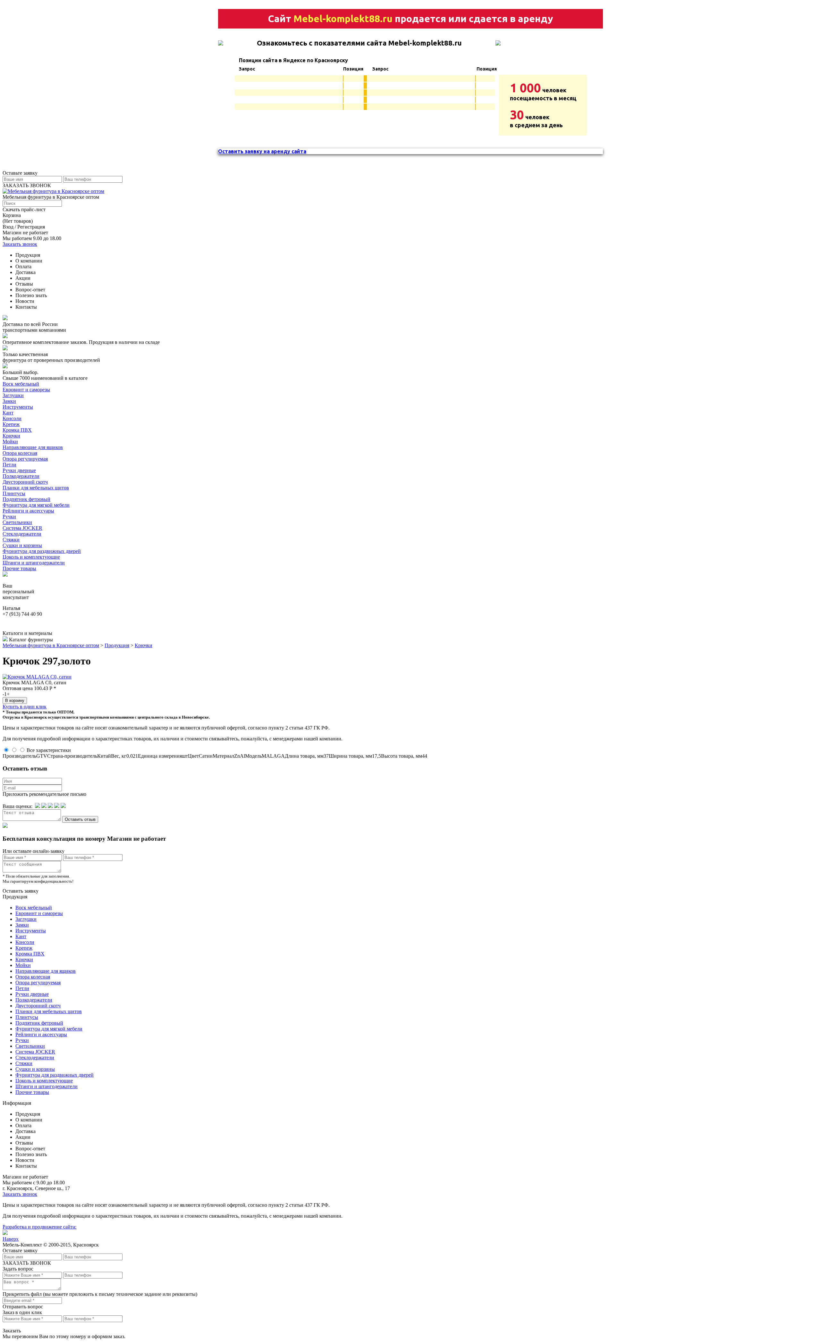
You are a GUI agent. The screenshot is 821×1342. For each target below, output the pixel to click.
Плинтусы (14, 493)
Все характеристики (49, 750)
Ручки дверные (19, 470)
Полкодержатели (21, 476)
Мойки (10, 441)
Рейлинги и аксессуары (28, 510)
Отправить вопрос (23, 1306)
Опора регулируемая (25, 459)
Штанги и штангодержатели (34, 562)
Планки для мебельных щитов (36, 487)
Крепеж (11, 424)
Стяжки (11, 539)
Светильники (17, 522)
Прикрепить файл (22, 1294)
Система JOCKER (22, 528)
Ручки (9, 516)
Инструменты (18, 407)
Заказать (12, 1330)
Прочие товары (19, 568)
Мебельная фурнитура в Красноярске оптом (51, 645)
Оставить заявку (20, 891)
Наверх (11, 1239)
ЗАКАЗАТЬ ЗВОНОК (27, 185)
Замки (9, 401)
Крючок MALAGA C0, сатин (34, 682)
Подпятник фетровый (26, 499)
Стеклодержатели (22, 534)
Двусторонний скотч (25, 482)
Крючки (11, 435)
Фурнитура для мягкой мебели (36, 505)
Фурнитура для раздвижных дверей (42, 551)
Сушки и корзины (22, 545)
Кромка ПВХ (17, 430)
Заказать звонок (20, 244)
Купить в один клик (25, 706)
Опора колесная (20, 453)
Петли (9, 464)
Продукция (117, 645)
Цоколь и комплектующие (31, 557)
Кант (8, 412)
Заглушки (13, 395)
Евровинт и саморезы (26, 389)
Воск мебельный (21, 384)
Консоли (12, 418)
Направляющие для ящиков (33, 447)
